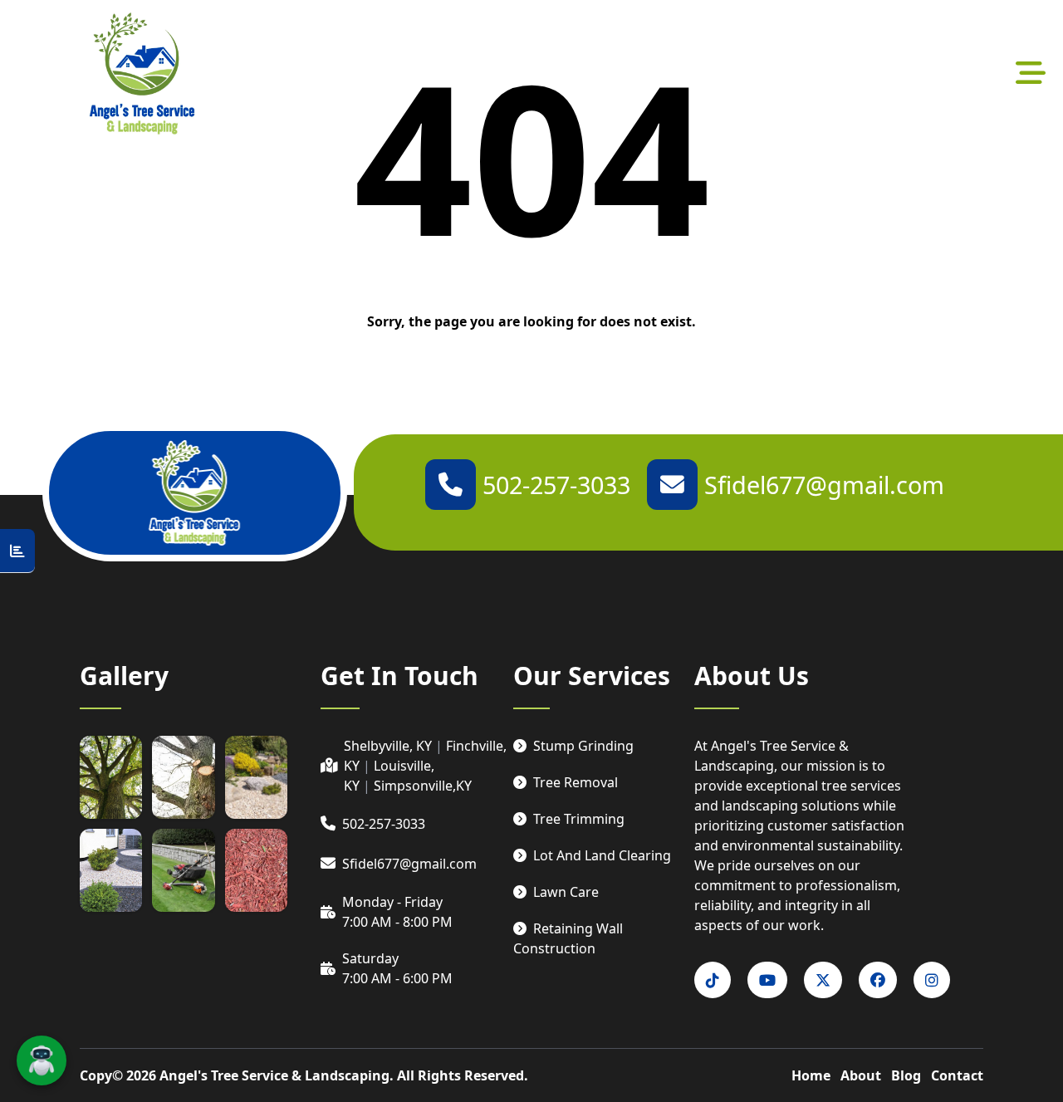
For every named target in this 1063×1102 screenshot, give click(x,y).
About (860, 1075)
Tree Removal (575, 782)
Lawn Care (566, 892)
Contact (957, 1075)
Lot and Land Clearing (602, 855)
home (331, 73)
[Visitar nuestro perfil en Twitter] (823, 980)
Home (810, 1075)
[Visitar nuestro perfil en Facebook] (878, 980)
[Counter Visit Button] (17, 551)
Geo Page (489, 73)
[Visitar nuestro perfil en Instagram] (932, 980)
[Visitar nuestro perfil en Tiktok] (712, 980)
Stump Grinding (583, 746)
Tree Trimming (579, 819)
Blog (673, 73)
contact (915, 73)
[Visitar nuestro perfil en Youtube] (767, 980)
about (405, 73)
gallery (744, 73)
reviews (828, 73)
